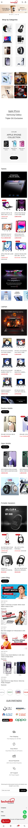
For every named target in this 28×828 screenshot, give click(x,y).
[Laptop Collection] (20, 92)
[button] (25, 2)
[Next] (16, 153)
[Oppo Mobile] (7, 78)
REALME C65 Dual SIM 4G (8, 434)
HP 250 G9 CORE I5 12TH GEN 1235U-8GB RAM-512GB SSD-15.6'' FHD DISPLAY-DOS (20, 391)
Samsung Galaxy (14, 115)
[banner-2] (17, 296)
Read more (3, 608)
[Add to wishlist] (5, 209)
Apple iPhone (14, 111)
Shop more (5, 411)
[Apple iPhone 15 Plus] (14, 145)
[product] (3, 826)
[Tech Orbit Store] (14, 2)
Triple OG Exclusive (14, 118)
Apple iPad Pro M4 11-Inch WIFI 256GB (20, 213)
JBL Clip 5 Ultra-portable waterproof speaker (19, 548)
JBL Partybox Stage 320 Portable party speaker (7, 548)
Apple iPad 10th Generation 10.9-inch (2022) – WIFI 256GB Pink (19, 235)
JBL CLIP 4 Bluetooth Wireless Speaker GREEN (21, 569)
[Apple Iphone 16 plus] (21, 145)
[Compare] (7, 209)
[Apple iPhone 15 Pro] (6, 145)
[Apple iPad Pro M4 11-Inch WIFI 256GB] (21, 205)
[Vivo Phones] (7, 92)
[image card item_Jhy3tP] (10, 487)
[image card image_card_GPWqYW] (14, 185)
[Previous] (12, 153)
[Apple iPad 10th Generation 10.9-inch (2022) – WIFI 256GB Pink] (21, 226)
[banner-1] (6, 296)
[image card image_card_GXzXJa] (14, 322)
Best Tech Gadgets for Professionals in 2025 (13, 630)
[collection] (10, 826)
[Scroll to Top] (25, 820)
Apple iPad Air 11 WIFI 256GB (7, 254)
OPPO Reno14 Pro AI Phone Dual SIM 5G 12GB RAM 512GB (9, 470)
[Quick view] (10, 209)
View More (5, 581)
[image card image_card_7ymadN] (14, 519)
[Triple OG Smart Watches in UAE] (20, 78)
